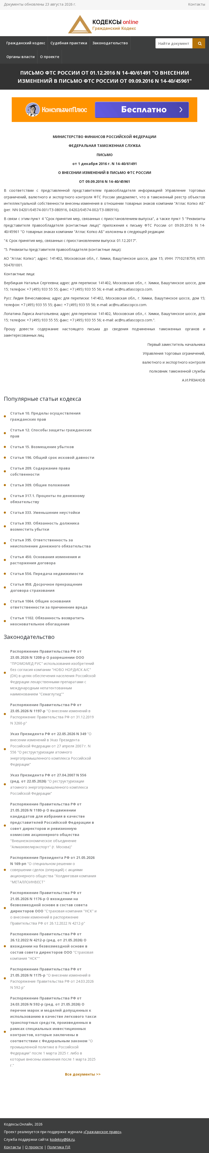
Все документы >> (83, 1074)
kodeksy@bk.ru (62, 1139)
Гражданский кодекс (25, 42)
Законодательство (110, 42)
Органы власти (20, 56)
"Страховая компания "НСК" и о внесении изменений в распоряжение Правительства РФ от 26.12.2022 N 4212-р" (53, 908)
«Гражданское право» (102, 1131)
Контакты (196, 4)
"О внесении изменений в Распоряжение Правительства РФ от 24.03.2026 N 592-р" (52, 978)
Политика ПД (58, 1147)
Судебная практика (68, 42)
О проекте (49, 56)
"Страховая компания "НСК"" (51, 946)
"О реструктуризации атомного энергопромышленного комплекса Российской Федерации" (49, 784)
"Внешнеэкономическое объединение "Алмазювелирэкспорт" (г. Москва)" (52, 825)
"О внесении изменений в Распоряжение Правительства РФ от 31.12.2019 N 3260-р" (52, 713)
